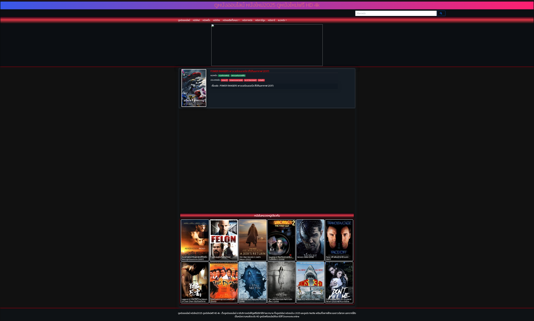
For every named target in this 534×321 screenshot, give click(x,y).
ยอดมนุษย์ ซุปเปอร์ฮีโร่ (238, 75)
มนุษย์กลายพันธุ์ (224, 75)
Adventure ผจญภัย (236, 80)
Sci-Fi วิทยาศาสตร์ (250, 80)
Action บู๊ (224, 80)
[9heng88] (267, 44)
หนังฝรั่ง (261, 80)
